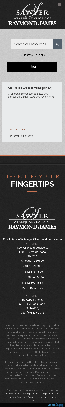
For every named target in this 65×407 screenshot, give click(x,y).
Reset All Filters (34, 55)
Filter (32, 66)
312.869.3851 (34, 266)
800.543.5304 (35, 277)
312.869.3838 (34, 282)
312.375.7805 (34, 271)
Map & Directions (32, 288)
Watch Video (17, 129)
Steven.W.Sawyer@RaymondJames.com (36, 239)
